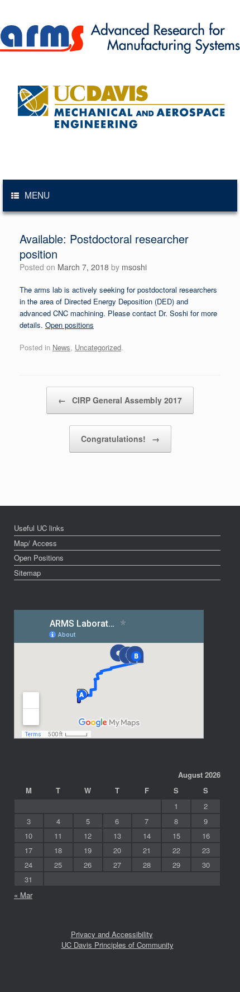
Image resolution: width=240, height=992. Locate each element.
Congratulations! (120, 438)
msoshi (134, 266)
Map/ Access (35, 543)
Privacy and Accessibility (112, 934)
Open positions (69, 324)
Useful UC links (39, 528)
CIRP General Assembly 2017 (120, 400)
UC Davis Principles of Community (117, 944)
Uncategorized (98, 347)
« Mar (23, 895)
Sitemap (27, 572)
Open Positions (39, 557)
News (61, 347)
